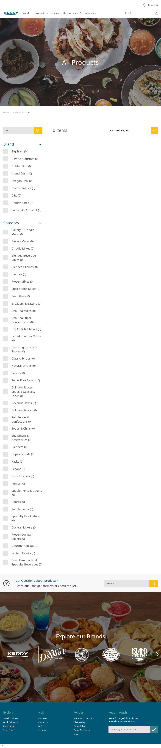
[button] (157, 654)
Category (11, 222)
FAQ (74, 586)
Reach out (22, 586)
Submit (154, 729)
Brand (8, 144)
